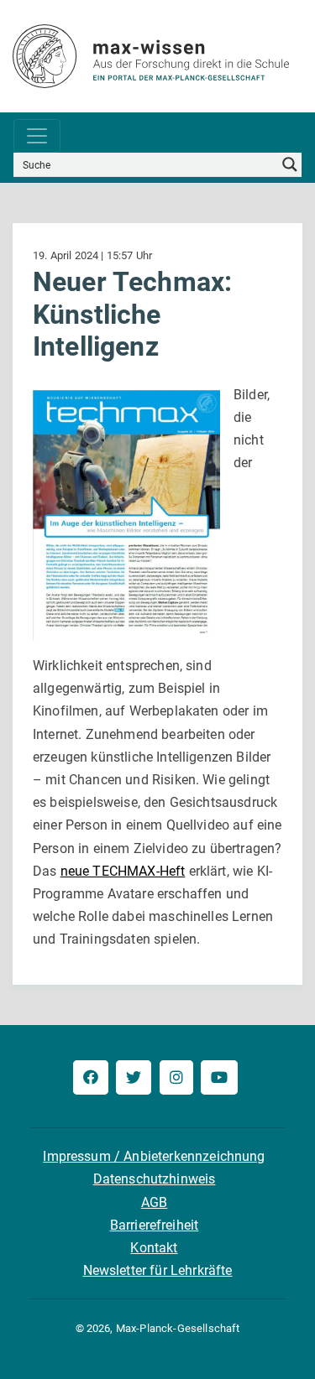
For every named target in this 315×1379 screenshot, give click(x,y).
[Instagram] (176, 1077)
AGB (154, 1202)
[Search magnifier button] (290, 164)
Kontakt (153, 1248)
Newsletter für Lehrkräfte (158, 1270)
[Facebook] (90, 1077)
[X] (133, 1077)
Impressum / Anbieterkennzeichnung (154, 1156)
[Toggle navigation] (36, 136)
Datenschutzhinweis (154, 1179)
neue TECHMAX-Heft (123, 871)
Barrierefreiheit (154, 1225)
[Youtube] (219, 1077)
